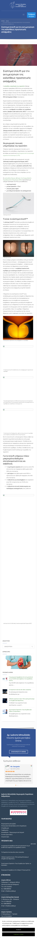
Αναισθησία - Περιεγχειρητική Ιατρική (12, 832)
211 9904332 (7, 901)
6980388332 (7, 889)
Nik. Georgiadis (15, 766)
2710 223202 (8, 916)
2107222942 (31, 15)
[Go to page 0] (15, 785)
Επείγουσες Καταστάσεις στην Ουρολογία (13, 826)
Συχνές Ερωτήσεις (7, 834)
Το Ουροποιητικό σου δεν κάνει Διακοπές (20, 689)
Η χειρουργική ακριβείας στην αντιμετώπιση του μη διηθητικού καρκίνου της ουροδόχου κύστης (21, 678)
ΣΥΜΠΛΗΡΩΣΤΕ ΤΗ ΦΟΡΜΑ (18, 752)
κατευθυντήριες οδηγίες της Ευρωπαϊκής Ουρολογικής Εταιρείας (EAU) (17, 179)
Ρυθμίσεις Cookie (18, 934)
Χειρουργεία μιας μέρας (8, 824)
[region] (18, 927)
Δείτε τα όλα (33, 843)
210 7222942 (8, 887)
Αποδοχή (18, 929)
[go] (32, 646)
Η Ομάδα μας (5, 828)
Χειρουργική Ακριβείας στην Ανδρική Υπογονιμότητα (15, 870)
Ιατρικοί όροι (5, 837)
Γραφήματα (4, 830)
